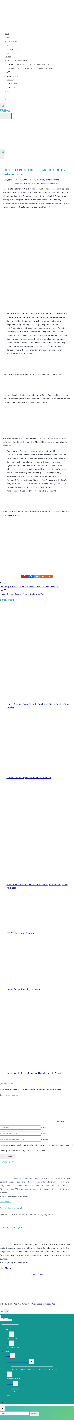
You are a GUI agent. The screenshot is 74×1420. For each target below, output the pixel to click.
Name (44, 1127)
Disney (42, 180)
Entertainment (13, 76)
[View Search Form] (2, 106)
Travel (7, 95)
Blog (7, 99)
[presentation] (39, 650)
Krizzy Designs (52, 1304)
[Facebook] (1, 111)
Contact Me (12, 41)
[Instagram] (4, 111)
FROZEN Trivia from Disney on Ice (22, 933)
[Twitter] (37, 576)
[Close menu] (0, 1316)
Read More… (5, 1202)
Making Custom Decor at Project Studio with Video (23, 592)
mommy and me (13, 49)
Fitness (7, 1356)
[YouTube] (7, 111)
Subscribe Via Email (10, 1324)
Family (6, 1343)
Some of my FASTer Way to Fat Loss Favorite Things (32, 68)
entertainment (52, 180)
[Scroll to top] (2, 1311)
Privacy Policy (37, 1274)
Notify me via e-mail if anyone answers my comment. (25, 1150)
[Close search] (2, 1408)
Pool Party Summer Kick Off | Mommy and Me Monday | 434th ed (29, 585)
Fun (5, 1374)
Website (44, 1139)
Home (7, 34)
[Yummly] (49, 576)
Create (10, 1383)
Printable (15, 83)
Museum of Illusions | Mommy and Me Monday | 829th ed (33, 1073)
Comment (59, 1122)
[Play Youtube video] (37, 538)
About (6, 1334)
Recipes (8, 91)
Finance (8, 53)
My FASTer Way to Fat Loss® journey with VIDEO (30, 64)
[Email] (9, 111)
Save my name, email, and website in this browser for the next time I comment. (37, 1145)
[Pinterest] (24, 576)
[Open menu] (2, 157)
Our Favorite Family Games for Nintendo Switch (28, 777)
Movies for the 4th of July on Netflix (23, 989)
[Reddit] (43, 576)
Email (44, 1133)
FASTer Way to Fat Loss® (18, 1362)
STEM (13, 87)
